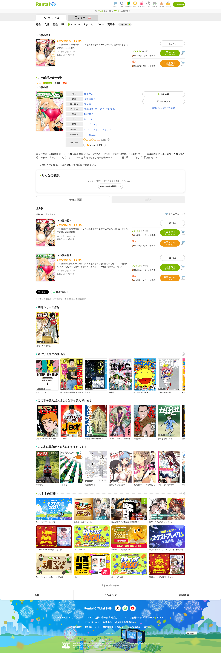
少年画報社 (89, 98)
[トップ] (43, 4)
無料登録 (180, 4)
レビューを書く (96, 145)
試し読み (172, 43)
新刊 (36, 595)
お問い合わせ (101, 617)
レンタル (88, 119)
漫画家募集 (108, 627)
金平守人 (88, 93)
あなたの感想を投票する (109, 186)
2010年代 (89, 114)
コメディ (99, 108)
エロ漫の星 (89, 134)
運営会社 (148, 627)
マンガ (87, 103)
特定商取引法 (75, 627)
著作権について (92, 627)
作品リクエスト (118, 617)
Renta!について (65, 617)
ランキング (110, 595)
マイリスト (165, 101)
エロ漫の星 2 (64, 255)
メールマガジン (155, 617)
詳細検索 (184, 595)
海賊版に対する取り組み (128, 627)
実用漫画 (110, 108)
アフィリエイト (92, 622)
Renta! (38, 298)
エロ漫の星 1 (64, 220)
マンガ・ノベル (51, 17)
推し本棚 (165, 94)
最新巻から (50, 214)
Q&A (89, 617)
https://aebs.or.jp (78, 648)
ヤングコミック (92, 124)
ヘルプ (80, 617)
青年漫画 (88, 108)
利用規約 (107, 622)
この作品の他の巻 (50, 77)
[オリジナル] (74, 24)
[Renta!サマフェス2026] (53, 4)
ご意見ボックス (137, 617)
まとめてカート (176, 213)
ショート (84, 17)
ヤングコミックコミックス (97, 129)
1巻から (39, 214)
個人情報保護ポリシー (125, 622)
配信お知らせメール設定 (163, 107)
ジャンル (124, 24)
